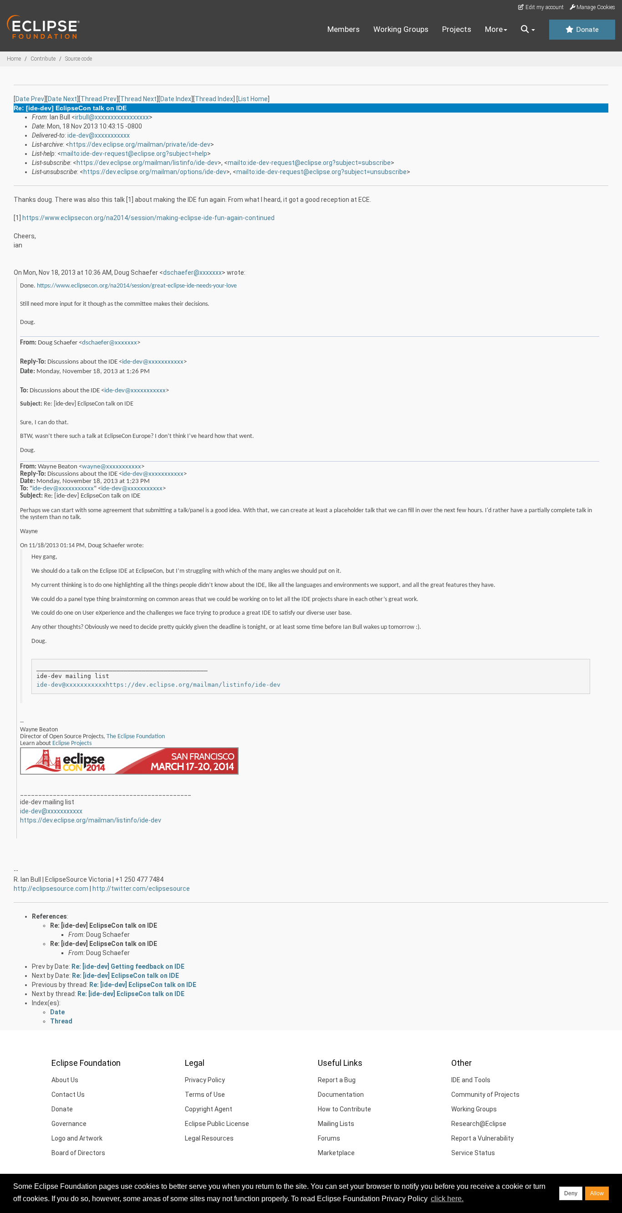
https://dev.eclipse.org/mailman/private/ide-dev (139, 144)
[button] (528, 30)
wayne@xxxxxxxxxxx (111, 466)
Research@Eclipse (478, 1123)
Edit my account (544, 7)
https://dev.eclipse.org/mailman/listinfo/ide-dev (147, 162)
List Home (253, 99)
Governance (69, 1123)
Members (343, 29)
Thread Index (214, 99)
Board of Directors (78, 1152)
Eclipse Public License (217, 1123)
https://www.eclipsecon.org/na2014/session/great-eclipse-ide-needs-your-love (137, 286)
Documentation (341, 1094)
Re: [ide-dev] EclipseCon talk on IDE (103, 925)
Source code (78, 59)
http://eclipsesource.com (51, 888)
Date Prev (29, 99)
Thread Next (138, 99)
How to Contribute (344, 1109)
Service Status (473, 1152)
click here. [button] (447, 1199)
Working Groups (400, 29)
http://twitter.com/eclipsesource (141, 888)
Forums (329, 1138)
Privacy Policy (205, 1080)
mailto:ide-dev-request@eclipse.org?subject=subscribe (309, 162)
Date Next (62, 99)
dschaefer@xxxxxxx (192, 272)
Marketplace (336, 1152)
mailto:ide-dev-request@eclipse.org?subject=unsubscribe (321, 171)
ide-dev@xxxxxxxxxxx (98, 135)
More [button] (494, 29)
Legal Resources (209, 1138)
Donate (586, 30)
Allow (597, 1193)
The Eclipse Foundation (136, 736)
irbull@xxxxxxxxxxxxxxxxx (112, 117)
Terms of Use (205, 1094)
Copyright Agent (208, 1109)
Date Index (175, 99)
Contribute (43, 59)
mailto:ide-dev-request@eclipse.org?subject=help (134, 153)
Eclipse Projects (72, 743)
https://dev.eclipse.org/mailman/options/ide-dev (154, 171)
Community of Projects (485, 1094)
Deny (570, 1193)
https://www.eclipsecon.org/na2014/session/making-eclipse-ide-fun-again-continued (148, 217)
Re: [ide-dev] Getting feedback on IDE (127, 966)
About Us (64, 1080)
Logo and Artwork (76, 1138)
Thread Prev (99, 99)
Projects (456, 29)
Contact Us (68, 1094)
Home (14, 59)
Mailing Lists (336, 1123)
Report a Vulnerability (482, 1138)
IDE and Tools (470, 1080)
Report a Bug (337, 1080)
